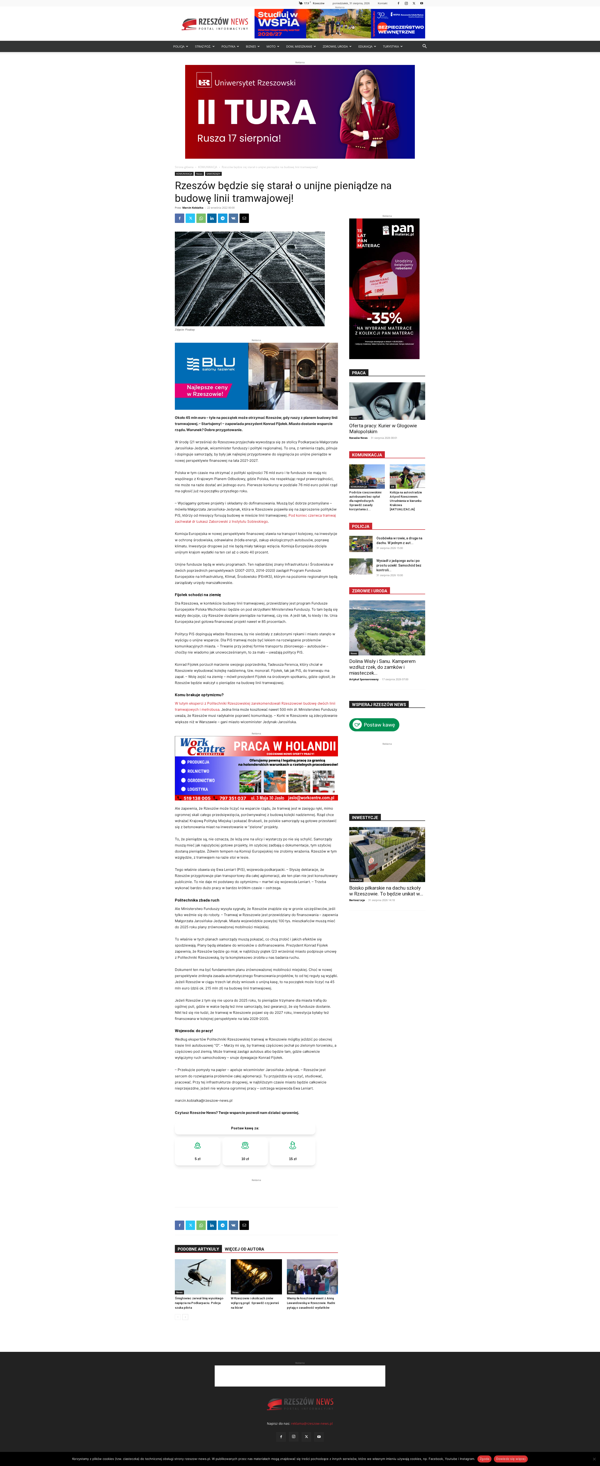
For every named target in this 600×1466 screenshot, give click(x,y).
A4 (392, 486)
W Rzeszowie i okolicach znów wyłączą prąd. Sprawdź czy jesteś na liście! (255, 1303)
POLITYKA (228, 46)
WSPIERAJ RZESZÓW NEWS (379, 704)
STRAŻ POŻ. (203, 46)
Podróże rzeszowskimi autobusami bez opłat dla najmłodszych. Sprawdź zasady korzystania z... (365, 501)
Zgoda (484, 1459)
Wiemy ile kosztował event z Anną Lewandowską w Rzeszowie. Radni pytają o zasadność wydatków (311, 1303)
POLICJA (178, 46)
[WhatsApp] (201, 218)
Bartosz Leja (357, 900)
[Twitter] (413, 3)
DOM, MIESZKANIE (299, 46)
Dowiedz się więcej (510, 1459)
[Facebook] (398, 3)
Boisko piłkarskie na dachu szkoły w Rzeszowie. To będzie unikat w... (386, 891)
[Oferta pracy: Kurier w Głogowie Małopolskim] (387, 401)
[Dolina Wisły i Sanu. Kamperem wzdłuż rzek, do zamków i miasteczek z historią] (387, 627)
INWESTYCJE (365, 817)
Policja (360, 526)
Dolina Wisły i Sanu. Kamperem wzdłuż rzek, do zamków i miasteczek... (382, 667)
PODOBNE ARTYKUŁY (198, 1249)
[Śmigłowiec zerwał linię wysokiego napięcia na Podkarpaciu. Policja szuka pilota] (200, 1276)
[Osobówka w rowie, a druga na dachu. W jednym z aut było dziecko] (361, 544)
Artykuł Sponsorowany (364, 679)
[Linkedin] (212, 218)
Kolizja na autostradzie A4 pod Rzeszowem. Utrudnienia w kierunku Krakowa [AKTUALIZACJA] (406, 501)
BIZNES (251, 46)
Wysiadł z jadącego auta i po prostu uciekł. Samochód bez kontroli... (398, 565)
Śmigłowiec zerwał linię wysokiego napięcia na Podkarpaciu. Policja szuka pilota (199, 1303)
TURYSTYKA (391, 46)
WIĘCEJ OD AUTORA (244, 1249)
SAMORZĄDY (213, 173)
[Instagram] (406, 3)
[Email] (244, 218)
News (199, 173)
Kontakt (382, 3)
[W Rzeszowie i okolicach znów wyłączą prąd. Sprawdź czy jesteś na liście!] (256, 1276)
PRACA (359, 372)
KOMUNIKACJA (207, 167)
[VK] (233, 218)
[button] (424, 47)
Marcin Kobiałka (192, 207)
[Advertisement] (256, 1190)
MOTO (271, 46)
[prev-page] (178, 1317)
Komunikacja (367, 454)
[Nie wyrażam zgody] (594, 1459)
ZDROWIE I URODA (369, 590)
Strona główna (184, 167)
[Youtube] (421, 3)
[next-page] (185, 1317)
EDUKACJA (365, 46)
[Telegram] (222, 218)
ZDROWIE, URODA (335, 46)
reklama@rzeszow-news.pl (312, 1423)
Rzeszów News (358, 438)
